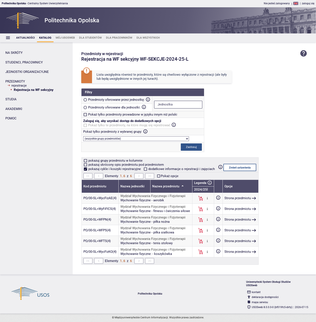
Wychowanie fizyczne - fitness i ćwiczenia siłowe (155, 211)
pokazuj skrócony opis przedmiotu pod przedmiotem (125, 165)
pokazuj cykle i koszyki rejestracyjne (114, 169)
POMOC (11, 118)
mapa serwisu (260, 302)
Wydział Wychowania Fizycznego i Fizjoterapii (153, 196)
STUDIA (11, 99)
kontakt (256, 292)
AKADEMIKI (13, 109)
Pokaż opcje (169, 176)
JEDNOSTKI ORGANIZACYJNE (27, 72)
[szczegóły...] (207, 198)
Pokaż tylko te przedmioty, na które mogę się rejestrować (129, 125)
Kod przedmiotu (94, 186)
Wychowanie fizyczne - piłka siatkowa (147, 232)
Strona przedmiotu (237, 198)
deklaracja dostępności (265, 297)
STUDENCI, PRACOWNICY (24, 62)
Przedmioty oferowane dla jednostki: (114, 107)
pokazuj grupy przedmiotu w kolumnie (115, 161)
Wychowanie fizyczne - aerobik (142, 200)
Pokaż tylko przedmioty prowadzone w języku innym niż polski (132, 114)
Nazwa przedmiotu (166, 186)
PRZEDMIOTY (15, 81)
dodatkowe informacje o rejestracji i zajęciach (181, 169)
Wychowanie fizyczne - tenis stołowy (146, 243)
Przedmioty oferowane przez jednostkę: (116, 100)
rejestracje (19, 85)
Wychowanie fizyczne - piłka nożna (145, 222)
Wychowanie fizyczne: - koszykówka (146, 254)
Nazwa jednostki (132, 186)
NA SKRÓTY (14, 53)
